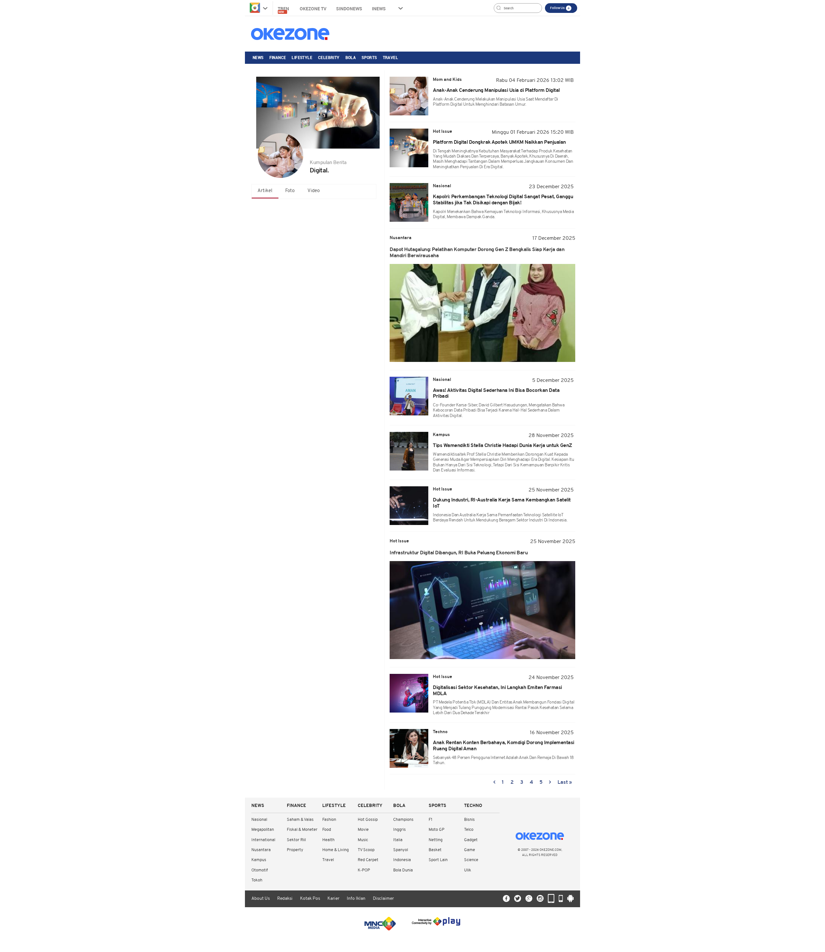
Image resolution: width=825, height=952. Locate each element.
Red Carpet (368, 860)
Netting (435, 840)
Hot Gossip (368, 820)
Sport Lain (438, 860)
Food (326, 830)
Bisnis (469, 820)
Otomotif (259, 870)
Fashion (329, 820)
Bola (350, 57)
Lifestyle (302, 57)
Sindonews (349, 8)
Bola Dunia (403, 870)
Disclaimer (383, 898)
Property (295, 850)
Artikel (264, 191)
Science (471, 860)
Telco (468, 830)
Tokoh (256, 880)
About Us (260, 898)
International (263, 840)
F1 (430, 820)
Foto (290, 191)
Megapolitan (262, 830)
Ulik (467, 870)
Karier (333, 898)
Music (363, 840)
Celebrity (329, 57)
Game (469, 850)
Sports (369, 57)
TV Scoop (366, 850)
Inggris (399, 830)
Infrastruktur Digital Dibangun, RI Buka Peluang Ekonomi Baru (459, 553)
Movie (363, 830)
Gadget (471, 840)
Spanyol (400, 850)
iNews (379, 8)
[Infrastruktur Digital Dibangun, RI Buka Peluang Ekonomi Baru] (482, 610)
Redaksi (285, 898)
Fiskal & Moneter (302, 830)
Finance (277, 57)
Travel (390, 57)
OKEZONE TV (313, 8)
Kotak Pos (310, 898)
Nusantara (261, 850)
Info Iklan (356, 898)
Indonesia (402, 860)
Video (313, 191)
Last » (565, 782)
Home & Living (335, 850)
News (258, 57)
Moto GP (436, 830)
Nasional (259, 820)
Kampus (258, 860)
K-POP (364, 870)
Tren (284, 9)
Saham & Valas (300, 820)
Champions (403, 820)
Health (328, 840)
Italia (398, 840)
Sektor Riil (296, 840)
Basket (435, 850)
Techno (473, 805)
